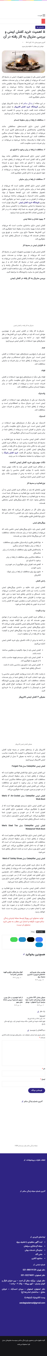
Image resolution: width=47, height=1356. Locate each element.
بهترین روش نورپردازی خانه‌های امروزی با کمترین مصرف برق (36, 974)
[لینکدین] (22, 939)
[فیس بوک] (39, 939)
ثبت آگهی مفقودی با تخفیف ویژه (29, 1242)
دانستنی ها (40, 27)
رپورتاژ (33, 932)
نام (43, 1069)
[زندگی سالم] (23, 6)
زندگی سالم (28, 103)
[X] (30, 939)
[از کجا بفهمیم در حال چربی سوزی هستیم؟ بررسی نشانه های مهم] (12, 989)
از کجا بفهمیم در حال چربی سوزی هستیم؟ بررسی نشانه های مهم (13, 1000)
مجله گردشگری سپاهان (33, 1246)
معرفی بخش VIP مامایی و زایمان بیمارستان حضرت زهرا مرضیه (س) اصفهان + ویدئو (35, 1000)
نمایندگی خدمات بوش (33, 1250)
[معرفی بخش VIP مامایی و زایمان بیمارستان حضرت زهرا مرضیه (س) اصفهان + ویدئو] (35, 989)
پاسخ (43, 1024)
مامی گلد (38, 1254)
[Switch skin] (7, 15)
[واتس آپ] (14, 939)
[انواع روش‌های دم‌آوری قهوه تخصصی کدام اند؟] (12, 964)
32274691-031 (27, 1275)
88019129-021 (29, 1270)
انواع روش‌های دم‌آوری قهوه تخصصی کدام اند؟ (13, 973)
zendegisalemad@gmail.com (32, 1303)
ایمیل (42, 1079)
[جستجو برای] (3, 15)
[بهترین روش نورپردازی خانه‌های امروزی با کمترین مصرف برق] (35, 964)
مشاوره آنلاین (37, 1258)
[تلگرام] (39, 944)
